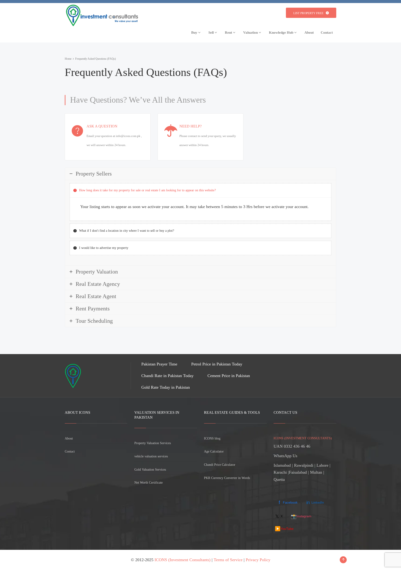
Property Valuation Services (152, 443)
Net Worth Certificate (148, 482)
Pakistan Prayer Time (159, 364)
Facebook (288, 502)
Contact (70, 451)
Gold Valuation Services (150, 469)
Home (68, 58)
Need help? (190, 126)
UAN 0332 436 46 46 (292, 446)
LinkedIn (315, 502)
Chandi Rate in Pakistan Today (167, 375)
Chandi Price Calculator (219, 464)
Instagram (301, 516)
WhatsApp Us (285, 455)
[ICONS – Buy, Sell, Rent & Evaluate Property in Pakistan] (101, 14)
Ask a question (102, 126)
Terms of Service (228, 559)
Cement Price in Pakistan (228, 375)
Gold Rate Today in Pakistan (165, 387)
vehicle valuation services (151, 456)
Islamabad (282, 465)
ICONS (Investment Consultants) (182, 559)
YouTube (284, 528)
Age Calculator (214, 451)
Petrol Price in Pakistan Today (216, 364)
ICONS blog (212, 438)
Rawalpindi (303, 465)
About (69, 438)
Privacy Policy (258, 559)
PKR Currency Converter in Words (227, 478)
